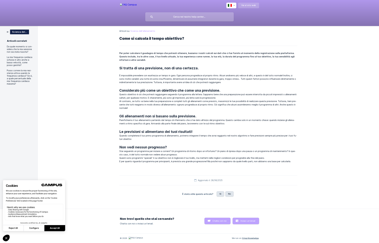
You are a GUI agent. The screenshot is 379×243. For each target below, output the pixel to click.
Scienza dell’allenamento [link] (142, 31)
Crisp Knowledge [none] (250, 238)
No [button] (229, 194)
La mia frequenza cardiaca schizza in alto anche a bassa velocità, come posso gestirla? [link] (19, 61)
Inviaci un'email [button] (248, 221)
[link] (18, 31)
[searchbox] (189, 16)
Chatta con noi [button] (219, 221)
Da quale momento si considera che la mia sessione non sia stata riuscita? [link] (19, 49)
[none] (128, 4)
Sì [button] (220, 194)
